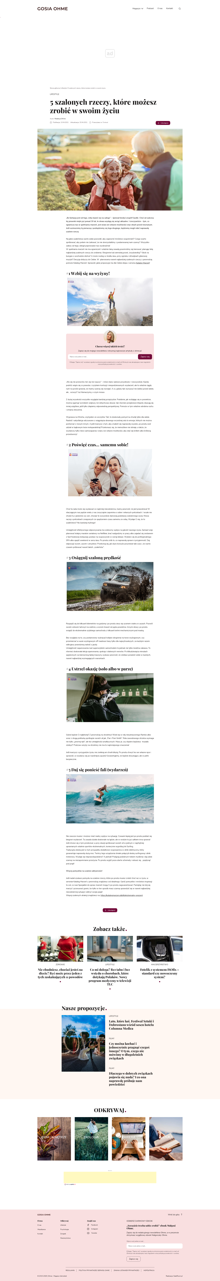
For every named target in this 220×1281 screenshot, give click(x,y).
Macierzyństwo (65, 1238)
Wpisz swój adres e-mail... (135, 1241)
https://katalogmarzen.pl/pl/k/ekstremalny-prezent (122, 895)
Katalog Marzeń (142, 263)
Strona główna (55, 88)
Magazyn (137, 9)
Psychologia (64, 1229)
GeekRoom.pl (178, 1276)
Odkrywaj (64, 1221)
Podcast (150, 8)
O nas (159, 8)
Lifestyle (64, 88)
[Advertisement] (110, 1177)
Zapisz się (145, 357)
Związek (63, 1234)
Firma (40, 1221)
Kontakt (169, 8)
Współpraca (41, 1229)
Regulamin (70, 1270)
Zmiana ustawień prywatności (126, 1270)
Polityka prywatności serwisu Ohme (94, 1270)
